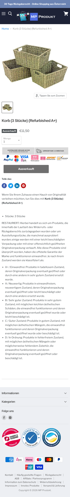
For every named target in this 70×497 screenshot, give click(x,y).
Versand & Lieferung (54, 485)
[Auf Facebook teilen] (4, 185)
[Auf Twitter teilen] (10, 185)
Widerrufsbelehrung (50, 482)
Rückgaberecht (53, 475)
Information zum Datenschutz (20, 482)
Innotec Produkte (30, 485)
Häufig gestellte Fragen (29, 475)
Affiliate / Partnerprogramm (37, 478)
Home (5, 28)
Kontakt (9, 475)
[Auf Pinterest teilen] (23, 185)
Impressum (11, 485)
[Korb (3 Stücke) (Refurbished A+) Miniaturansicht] (7, 107)
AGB (17, 478)
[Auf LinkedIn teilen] (17, 185)
